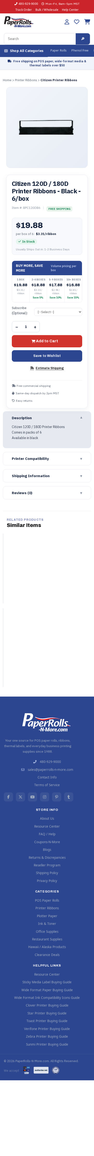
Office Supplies (47, 931)
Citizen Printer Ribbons (58, 80)
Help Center (70, 10)
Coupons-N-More (47, 842)
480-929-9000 (28, 4)
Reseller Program (47, 865)
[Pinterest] (56, 796)
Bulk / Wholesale (47, 10)
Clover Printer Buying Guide (47, 1005)
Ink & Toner (47, 923)
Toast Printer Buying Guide (47, 1021)
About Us (47, 818)
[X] (20, 796)
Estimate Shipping (50, 368)
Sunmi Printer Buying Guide (47, 1044)
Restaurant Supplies (47, 939)
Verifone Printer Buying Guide (47, 1029)
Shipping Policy (47, 873)
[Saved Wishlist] (76, 21)
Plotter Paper (47, 916)
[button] (67, 21)
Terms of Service (47, 785)
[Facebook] (8, 796)
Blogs (47, 849)
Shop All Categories (26, 50)
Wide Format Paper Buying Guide (47, 990)
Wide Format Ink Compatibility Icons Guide (47, 998)
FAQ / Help (47, 834)
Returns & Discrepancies (47, 857)
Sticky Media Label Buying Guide (47, 982)
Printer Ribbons (26, 80)
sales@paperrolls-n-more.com (50, 769)
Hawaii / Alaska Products (47, 947)
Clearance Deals (47, 955)
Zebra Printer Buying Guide (47, 1036)
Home (7, 80)
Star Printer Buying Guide (47, 1013)
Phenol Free (79, 50)
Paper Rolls (58, 50)
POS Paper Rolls (47, 900)
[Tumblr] (68, 796)
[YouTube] (32, 796)
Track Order (23, 10)
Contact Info (47, 777)
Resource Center (47, 826)
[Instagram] (44, 796)
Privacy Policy (47, 881)
